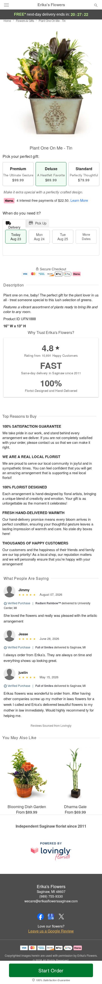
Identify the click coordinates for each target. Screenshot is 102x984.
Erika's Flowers (51, 5)
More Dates (86, 236)
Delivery (14, 226)
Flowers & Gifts (25, 21)
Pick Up (40, 223)
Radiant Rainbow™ (48, 603)
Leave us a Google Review (51, 931)
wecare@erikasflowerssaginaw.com (51, 901)
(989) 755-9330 (51, 896)
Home (7, 21)
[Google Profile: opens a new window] (51, 916)
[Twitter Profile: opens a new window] (61, 916)
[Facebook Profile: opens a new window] (40, 916)
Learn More (79, 200)
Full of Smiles (44, 647)
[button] (92, 973)
